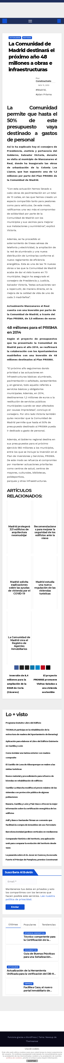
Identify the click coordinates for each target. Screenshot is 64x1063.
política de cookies (14, 1058)
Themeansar (32, 1041)
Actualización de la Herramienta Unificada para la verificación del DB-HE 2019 (31, 974)
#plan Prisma (44, 94)
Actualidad (14, 37)
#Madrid (41, 89)
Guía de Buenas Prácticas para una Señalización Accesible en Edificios (39, 957)
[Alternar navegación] (30, 21)
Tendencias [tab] (49, 924)
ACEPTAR (32, 1061)
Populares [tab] (30, 924)
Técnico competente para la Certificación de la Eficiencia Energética (39, 940)
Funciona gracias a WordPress (22, 1037)
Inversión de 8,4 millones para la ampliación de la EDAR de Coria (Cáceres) (17, 684)
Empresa (28, 984)
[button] (54, 20)
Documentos (31, 950)
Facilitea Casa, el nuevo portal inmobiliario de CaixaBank (38, 990)
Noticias (27, 37)
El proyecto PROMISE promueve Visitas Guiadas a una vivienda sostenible (45, 684)
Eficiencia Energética (35, 933)
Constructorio (43, 81)
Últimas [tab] (13, 924)
